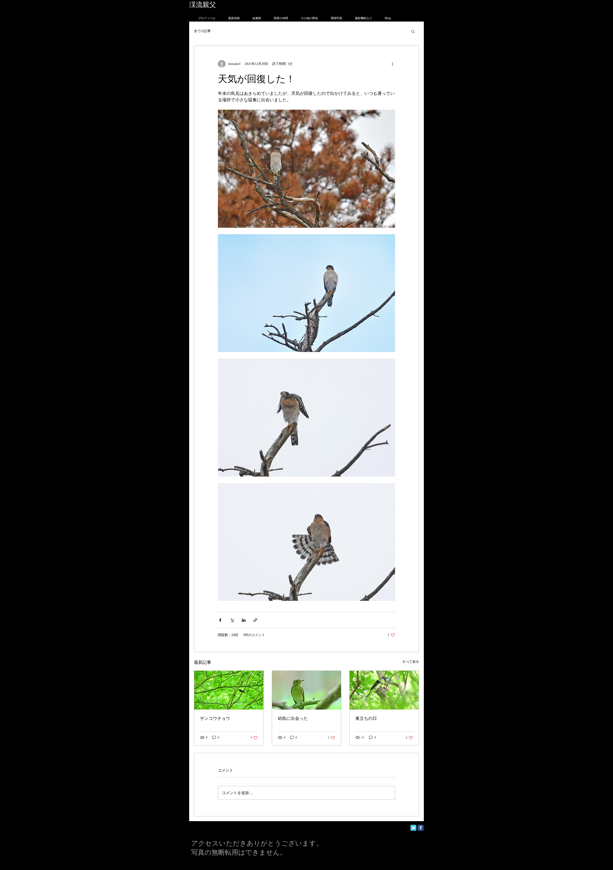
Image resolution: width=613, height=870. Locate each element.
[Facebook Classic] (421, 828)
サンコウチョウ (215, 718)
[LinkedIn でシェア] (243, 620)
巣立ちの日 (366, 718)
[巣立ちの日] (384, 690)
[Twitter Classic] (413, 828)
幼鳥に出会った (293, 718)
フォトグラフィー (243, 4)
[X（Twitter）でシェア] (232, 620)
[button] (413, 31)
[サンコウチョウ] (228, 690)
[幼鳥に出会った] (306, 690)
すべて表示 (410, 662)
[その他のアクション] (392, 64)
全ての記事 (202, 31)
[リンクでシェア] (255, 620)
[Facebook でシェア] (220, 620)
